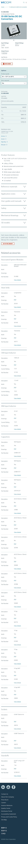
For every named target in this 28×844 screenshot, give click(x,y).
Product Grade (5, 74)
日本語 (3, 833)
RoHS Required (5, 80)
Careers (3, 802)
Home (2, 7)
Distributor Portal (6, 811)
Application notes (8, 194)
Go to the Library (8, 243)
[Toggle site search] (24, 2)
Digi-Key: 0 (4, 142)
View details (17, 280)
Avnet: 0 (3, 139)
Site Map (4, 820)
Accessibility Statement (8, 814)
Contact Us (4, 794)
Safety (3, 208)
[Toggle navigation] (26, 2)
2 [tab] (14, 40)
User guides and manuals (11, 201)
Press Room (4, 800)
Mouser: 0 (4, 144)
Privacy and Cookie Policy (9, 817)
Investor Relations (6, 805)
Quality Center (5, 808)
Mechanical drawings (9, 215)
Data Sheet (8, 63)
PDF (15, 300)
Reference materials (9, 187)
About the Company (7, 797)
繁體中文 (4, 828)
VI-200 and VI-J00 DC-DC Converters (18, 7)
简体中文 (4, 830)
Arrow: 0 (3, 136)
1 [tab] (13, 40)
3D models (5, 223)
